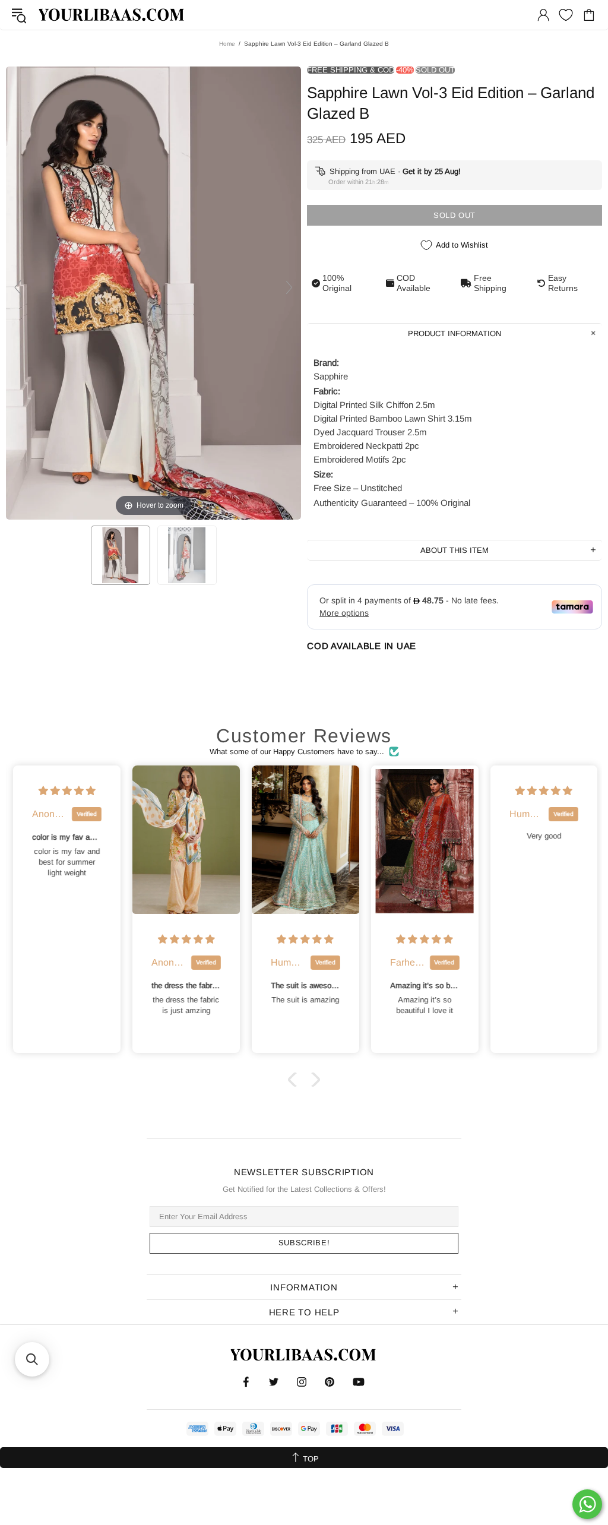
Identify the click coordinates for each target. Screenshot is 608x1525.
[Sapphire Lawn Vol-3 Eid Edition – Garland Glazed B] (120, 555)
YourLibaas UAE (112, 14)
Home (227, 43)
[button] (295, 1079)
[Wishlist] (565, 14)
